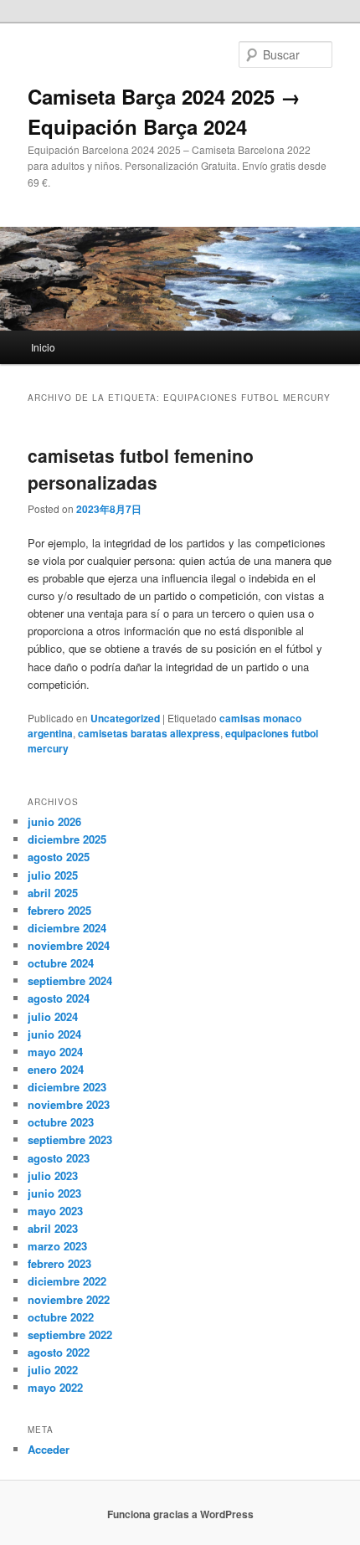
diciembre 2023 (67, 1087)
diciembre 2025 (67, 839)
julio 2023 (53, 1175)
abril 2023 (53, 1228)
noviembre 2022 (69, 1299)
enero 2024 (56, 1069)
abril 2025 (53, 893)
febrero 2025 (59, 910)
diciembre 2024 (67, 928)
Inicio (43, 347)
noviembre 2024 (69, 945)
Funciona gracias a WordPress (180, 1514)
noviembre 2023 (69, 1104)
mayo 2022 (55, 1387)
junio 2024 (54, 1034)
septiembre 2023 (70, 1139)
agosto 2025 (59, 857)
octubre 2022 (61, 1317)
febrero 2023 (59, 1263)
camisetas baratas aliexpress (149, 733)
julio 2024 (53, 1016)
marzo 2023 (57, 1246)
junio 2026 (54, 821)
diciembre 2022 (67, 1281)
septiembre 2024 (70, 980)
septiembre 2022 (70, 1334)
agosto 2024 (59, 998)
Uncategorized (125, 718)
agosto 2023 (59, 1158)
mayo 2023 (55, 1211)
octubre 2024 (61, 963)
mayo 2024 (55, 1052)
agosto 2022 (59, 1352)
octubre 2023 (61, 1122)
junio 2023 (54, 1193)
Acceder (48, 1449)
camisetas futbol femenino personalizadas (141, 469)
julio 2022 (53, 1370)
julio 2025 (53, 875)
